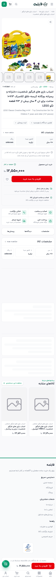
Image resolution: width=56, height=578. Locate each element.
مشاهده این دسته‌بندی (14, 383)
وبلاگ (50, 492)
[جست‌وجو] (16, 4)
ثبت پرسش (22, 122)
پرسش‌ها (10, 231)
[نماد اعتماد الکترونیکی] (28, 548)
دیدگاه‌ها (28, 231)
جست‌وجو (28, 576)
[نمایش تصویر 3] (29, 77)
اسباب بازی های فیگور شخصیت (43, 14)
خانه (52, 12)
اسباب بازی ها (44, 12)
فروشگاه (49, 487)
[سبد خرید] (10, 4)
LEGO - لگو (43, 87)
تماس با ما (48, 509)
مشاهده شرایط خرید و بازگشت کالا (37, 200)
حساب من (6, 576)
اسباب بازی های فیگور (29, 12)
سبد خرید (17, 576)
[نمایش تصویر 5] (8, 77)
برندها (51, 87)
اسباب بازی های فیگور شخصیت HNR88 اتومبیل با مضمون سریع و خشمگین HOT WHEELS (42, 427)
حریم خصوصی (47, 536)
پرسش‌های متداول (45, 514)
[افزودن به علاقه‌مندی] (7, 179)
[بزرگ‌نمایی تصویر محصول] (28, 44)
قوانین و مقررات (46, 526)
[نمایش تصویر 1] (50, 77)
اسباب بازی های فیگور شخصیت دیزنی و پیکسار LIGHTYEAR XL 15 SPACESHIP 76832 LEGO (14, 427)
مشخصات (45, 231)
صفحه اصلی (48, 482)
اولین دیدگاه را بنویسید (42, 122)
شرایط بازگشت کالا (45, 531)
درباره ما (49, 504)
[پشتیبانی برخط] (5, 564)
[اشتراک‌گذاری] (50, 22)
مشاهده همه (9, 133)
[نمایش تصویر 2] (40, 77)
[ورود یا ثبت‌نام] (4, 4)
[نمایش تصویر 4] (19, 77)
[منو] (51, 4)
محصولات (39, 576)
